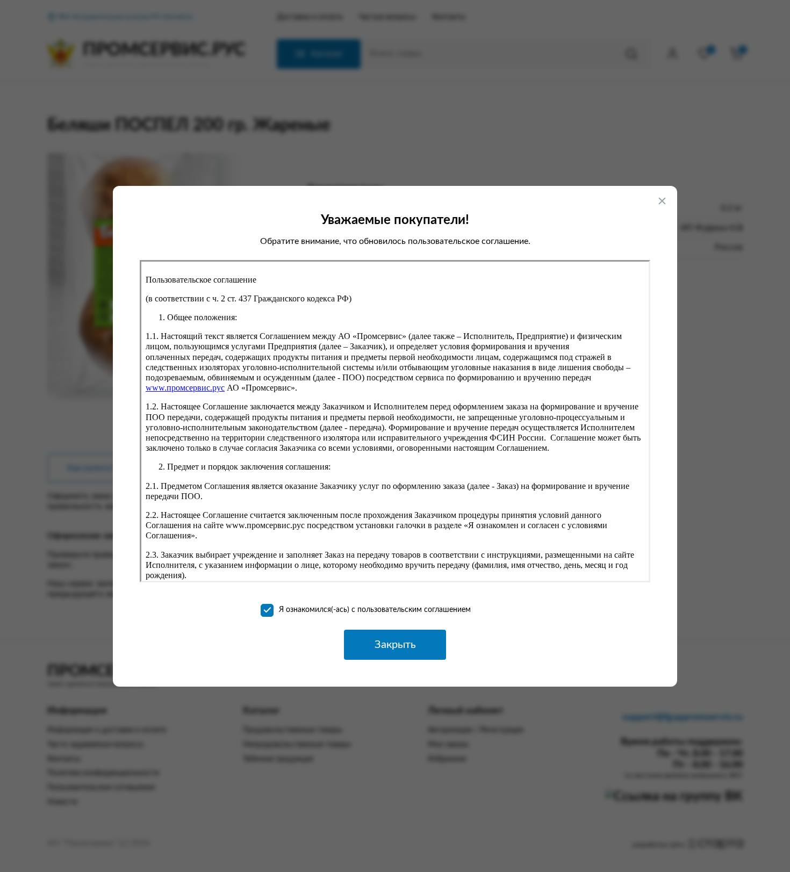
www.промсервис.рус (185, 387)
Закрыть (395, 644)
